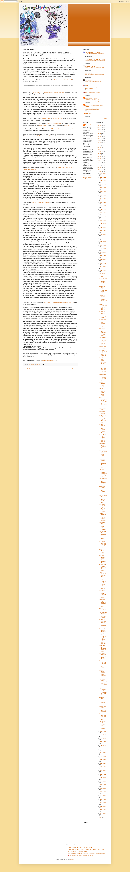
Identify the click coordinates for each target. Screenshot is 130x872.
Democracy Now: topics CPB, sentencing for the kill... (103, 353)
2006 (99, 169)
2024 (99, 129)
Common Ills (88, 125)
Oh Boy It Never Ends (91, 98)
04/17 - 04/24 (103, 759)
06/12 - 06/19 (103, 731)
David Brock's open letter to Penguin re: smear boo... (102, 648)
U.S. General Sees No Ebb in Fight (62, 80)
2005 (99, 171)
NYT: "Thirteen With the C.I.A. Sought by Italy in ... (103, 314)
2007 (99, 167)
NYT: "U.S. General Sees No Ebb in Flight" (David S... (102, 392)
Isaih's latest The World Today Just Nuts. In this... (102, 716)
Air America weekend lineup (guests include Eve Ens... (103, 299)
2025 (99, 127)
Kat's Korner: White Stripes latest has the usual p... (102, 361)
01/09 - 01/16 (103, 810)
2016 (99, 147)
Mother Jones (89, 73)
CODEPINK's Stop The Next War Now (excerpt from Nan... (102, 585)
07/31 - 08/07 (103, 248)
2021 (99, 136)
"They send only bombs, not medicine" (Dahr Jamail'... (102, 603)
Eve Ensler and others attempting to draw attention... (102, 656)
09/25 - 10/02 (103, 220)
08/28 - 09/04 (103, 234)
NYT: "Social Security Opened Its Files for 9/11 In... (102, 567)
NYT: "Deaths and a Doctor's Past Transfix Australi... (102, 725)
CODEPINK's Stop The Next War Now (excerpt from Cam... (103, 640)
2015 (99, 149)
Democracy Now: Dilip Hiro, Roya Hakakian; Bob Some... (102, 664)
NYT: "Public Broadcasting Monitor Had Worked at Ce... (102, 623)
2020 (99, 138)
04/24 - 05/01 (103, 756)
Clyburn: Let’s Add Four (90, 94)
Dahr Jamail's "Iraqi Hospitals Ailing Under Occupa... (102, 526)
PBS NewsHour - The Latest (92, 52)
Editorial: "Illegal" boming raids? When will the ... (102, 673)
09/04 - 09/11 (103, 231)
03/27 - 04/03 (103, 770)
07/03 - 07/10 (103, 263)
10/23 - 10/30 (103, 205)
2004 (99, 817)
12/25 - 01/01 (103, 173)
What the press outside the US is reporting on (102, 701)
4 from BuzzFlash (102, 609)
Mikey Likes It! (43, 125)
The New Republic (90, 66)
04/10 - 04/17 (103, 763)
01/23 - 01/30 (103, 802)
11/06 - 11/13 (103, 198)
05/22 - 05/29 (103, 742)
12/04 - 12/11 (103, 184)
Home (50, 369)
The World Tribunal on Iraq (103, 275)
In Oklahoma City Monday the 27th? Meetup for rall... (103, 419)
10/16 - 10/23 (103, 209)
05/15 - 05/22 (103, 745)
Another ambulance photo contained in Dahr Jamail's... (102, 517)
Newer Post (27, 369)
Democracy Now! (46, 118)
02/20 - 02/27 (103, 788)
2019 (99, 140)
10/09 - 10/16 (103, 213)
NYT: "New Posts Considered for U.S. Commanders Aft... (103, 682)
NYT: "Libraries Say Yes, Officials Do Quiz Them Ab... (103, 691)
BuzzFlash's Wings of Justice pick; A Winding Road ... (102, 490)
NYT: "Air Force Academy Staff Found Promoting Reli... (103, 473)
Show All (105, 118)
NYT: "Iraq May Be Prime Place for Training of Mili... (102, 559)
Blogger (72, 859)
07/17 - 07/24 (103, 256)
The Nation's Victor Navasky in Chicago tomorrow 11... (102, 341)
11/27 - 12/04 (103, 188)
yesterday (66, 125)
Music (86, 85)
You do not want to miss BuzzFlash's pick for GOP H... (102, 332)
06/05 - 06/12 (103, 734)
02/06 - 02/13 (103, 795)
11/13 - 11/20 (103, 195)
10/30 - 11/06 (103, 202)
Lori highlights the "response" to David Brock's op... (103, 499)
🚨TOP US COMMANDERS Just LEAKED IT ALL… (81, 855)
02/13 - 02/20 (103, 792)
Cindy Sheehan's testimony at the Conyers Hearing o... (103, 576)
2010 (99, 160)
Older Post (74, 369)
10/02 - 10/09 (103, 216)
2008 (99, 165)
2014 (99, 151)
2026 (99, 125)
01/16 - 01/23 (103, 806)
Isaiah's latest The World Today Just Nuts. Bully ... (102, 369)
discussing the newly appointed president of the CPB (59, 302)
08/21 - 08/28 (103, 238)
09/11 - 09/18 (103, 227)
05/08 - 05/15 (103, 749)
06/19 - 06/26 (103, 270)
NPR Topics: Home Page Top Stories (95, 59)
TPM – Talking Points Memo (92, 92)
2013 (99, 154)
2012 (99, 156)
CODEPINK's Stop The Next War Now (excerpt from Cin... (102, 438)
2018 (99, 143)
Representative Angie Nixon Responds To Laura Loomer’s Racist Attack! (86, 853)
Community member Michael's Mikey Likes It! (103, 631)
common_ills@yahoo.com (49, 360)
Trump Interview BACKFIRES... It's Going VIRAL (80, 847)
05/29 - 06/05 (103, 738)
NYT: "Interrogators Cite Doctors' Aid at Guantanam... (103, 402)
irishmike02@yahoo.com (54, 123)
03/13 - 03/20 (103, 777)
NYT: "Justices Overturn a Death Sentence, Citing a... (103, 615)
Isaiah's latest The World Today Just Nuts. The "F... (102, 544)
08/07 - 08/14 (103, 245)
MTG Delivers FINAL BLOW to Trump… (78, 851)
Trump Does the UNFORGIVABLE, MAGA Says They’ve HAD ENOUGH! (86, 849)
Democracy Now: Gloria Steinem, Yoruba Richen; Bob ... (103, 453)
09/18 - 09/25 (103, 223)
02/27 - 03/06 (103, 785)
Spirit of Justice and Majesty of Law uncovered (103, 307)
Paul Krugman (89, 80)
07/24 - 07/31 (103, 252)
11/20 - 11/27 (103, 191)
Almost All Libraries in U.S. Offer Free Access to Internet (39, 136)
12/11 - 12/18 (103, 180)
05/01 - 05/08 (103, 752)
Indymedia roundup (102, 412)
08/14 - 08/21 (103, 241)
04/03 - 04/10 (103, 767)
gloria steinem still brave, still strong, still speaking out (58, 129)
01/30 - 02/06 (103, 799)
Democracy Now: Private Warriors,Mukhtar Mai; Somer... (102, 594)
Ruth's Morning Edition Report (102, 384)
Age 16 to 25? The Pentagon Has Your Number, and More (48, 92)
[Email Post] (43, 364)
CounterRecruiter (58, 118)
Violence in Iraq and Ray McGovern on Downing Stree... (102, 463)
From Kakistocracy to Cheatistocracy (93, 81)
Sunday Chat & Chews (102, 347)
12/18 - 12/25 (103, 177)
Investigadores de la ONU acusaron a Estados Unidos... (102, 323)
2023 (99, 131)
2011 (99, 158)
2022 (99, 134)
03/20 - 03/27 (103, 774)
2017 (99, 145)
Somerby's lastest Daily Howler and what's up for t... (103, 290)
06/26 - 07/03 (103, 266)
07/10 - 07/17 (103, 259)
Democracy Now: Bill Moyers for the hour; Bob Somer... (102, 508)
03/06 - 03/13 (103, 781)
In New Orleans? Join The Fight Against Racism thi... (102, 428)
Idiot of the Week (89, 115)
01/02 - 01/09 (103, 813)
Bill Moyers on (40, 202)
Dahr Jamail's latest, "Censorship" (102, 445)
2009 (99, 162)
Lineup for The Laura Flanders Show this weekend (103, 281)
